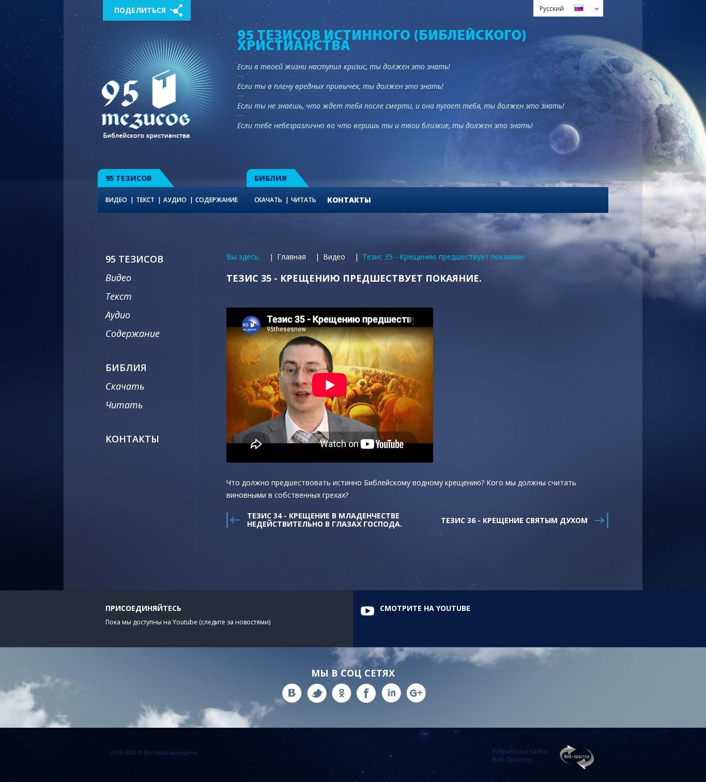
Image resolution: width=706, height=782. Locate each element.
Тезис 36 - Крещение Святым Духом (514, 520)
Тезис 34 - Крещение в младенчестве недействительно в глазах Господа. (324, 520)
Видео (116, 199)
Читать (303, 199)
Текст (145, 199)
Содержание (216, 199)
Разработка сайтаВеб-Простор (520, 755)
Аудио (175, 199)
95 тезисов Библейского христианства (146, 104)
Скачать (268, 199)
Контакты (349, 200)
